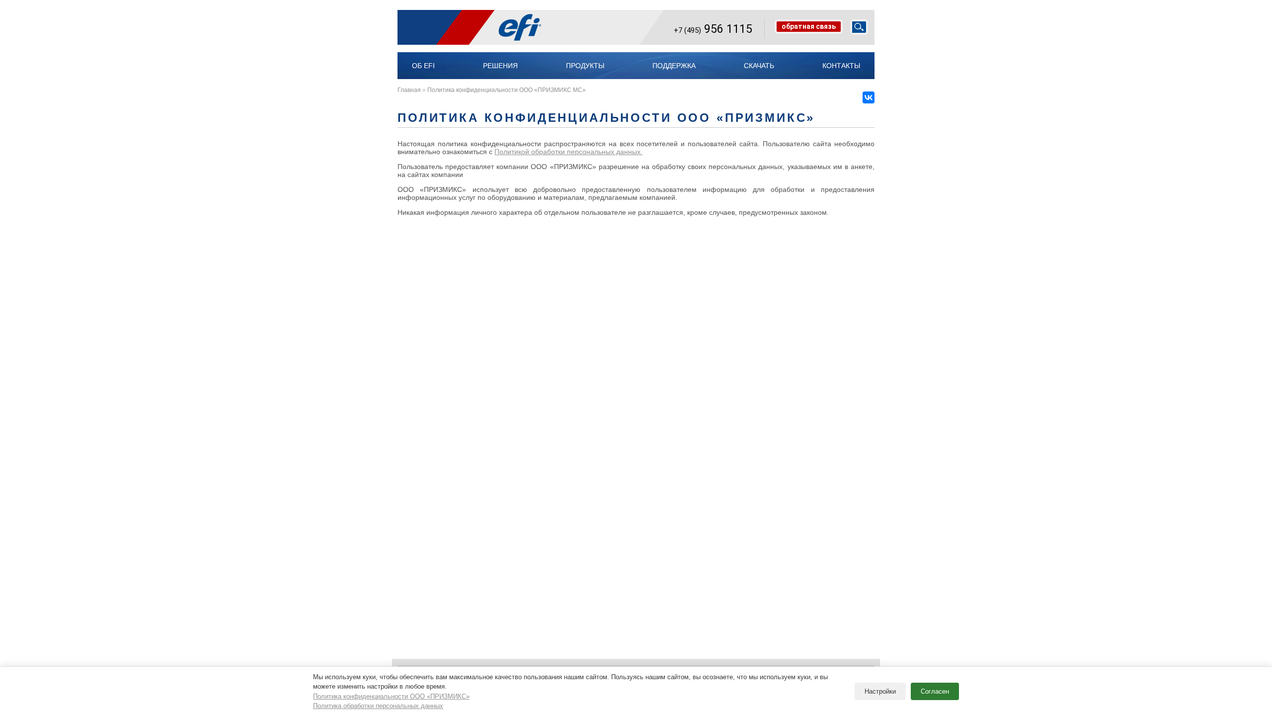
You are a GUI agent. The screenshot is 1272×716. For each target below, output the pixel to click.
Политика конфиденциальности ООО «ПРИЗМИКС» (391, 696)
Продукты (585, 66)
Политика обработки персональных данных (378, 706)
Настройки (880, 691)
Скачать (759, 66)
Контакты (841, 66)
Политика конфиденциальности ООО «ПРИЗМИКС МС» (506, 90)
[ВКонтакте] (868, 97)
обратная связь (809, 26)
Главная (409, 90)
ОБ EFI (423, 66)
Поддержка (674, 66)
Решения (500, 66)
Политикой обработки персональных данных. (568, 152)
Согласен (935, 691)
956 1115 (713, 29)
